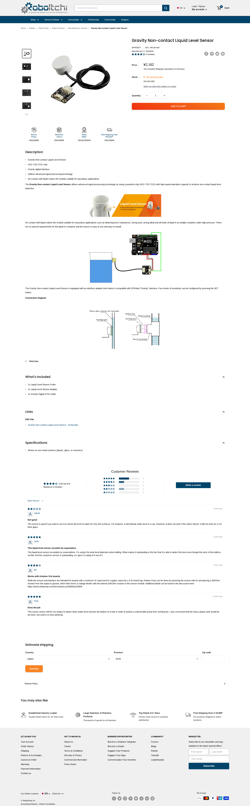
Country (29, 652)
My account (198, 9)
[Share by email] (223, 54)
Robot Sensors (58, 28)
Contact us (26, 773)
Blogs (153, 746)
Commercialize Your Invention (122, 759)
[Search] (165, 8)
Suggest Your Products (118, 751)
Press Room (70, 764)
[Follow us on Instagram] (125, 798)
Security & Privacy (73, 755)
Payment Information (31, 768)
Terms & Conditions (73, 751)
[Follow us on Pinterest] (130, 798)
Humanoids (74, 19)
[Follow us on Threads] (152, 798)
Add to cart (178, 106)
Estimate (34, 668)
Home (23, 28)
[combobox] (118, 8)
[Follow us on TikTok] (141, 798)
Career (67, 746)
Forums (154, 742)
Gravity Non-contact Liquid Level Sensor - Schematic (53, 425)
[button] (27, 114)
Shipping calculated (164, 69)
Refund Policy (31, 683)
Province (118, 652)
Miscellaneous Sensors (78, 28)
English (57, 794)
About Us (68, 742)
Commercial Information (75, 759)
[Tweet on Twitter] (217, 54)
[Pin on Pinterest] (212, 54)
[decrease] (147, 96)
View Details (34, 140)
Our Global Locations (29, 794)
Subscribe (209, 766)
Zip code (206, 652)
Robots (32, 28)
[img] (34, 509)
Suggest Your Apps (117, 755)
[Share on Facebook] (206, 54)
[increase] (164, 96)
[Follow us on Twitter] (119, 798)
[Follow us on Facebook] (114, 798)
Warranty (25, 764)
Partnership (93, 19)
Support (124, 19)
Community (109, 19)
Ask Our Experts (84, 140)
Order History (27, 746)
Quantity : (137, 95)
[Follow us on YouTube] (136, 798)
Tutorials (155, 755)
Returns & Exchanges (31, 755)
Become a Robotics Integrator (122, 742)
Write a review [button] (193, 485)
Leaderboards (157, 759)
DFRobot (136, 47)
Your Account (27, 742)
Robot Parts (44, 28)
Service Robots (52, 19)
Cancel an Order (28, 759)
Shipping (25, 751)
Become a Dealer (116, 746)
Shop (33, 19)
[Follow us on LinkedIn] (147, 798)
